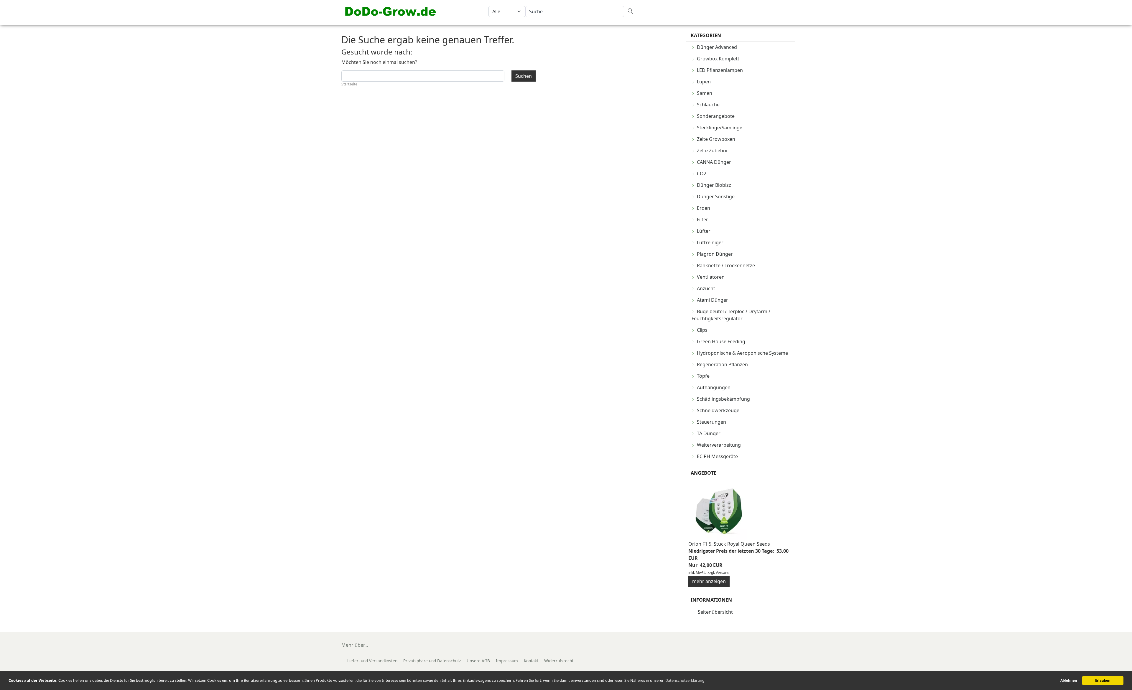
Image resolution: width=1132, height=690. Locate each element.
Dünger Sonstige (716, 196)
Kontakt (531, 660)
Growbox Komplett (718, 58)
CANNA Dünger (714, 162)
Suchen (523, 76)
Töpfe (703, 376)
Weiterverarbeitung (719, 445)
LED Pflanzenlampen (720, 70)
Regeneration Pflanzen (722, 364)
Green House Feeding (721, 341)
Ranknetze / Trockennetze (726, 265)
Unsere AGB (478, 660)
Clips (702, 330)
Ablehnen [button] (1068, 680)
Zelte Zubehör (712, 150)
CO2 (701, 173)
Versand (722, 572)
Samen (704, 93)
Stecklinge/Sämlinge (719, 127)
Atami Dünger (712, 300)
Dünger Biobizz (714, 185)
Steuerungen (711, 422)
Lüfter (703, 231)
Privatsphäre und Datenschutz (432, 660)
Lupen (704, 81)
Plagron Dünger (715, 254)
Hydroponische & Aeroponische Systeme (742, 353)
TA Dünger (708, 433)
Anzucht (706, 288)
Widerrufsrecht (558, 660)
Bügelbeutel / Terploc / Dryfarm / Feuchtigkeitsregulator (731, 315)
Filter (702, 219)
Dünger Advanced (717, 47)
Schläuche (708, 104)
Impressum (507, 660)
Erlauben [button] (1102, 680)
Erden (703, 208)
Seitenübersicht (715, 612)
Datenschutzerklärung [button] (685, 680)
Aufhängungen (713, 387)
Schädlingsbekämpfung (723, 399)
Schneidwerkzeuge (718, 410)
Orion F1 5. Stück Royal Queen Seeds (729, 544)
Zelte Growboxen (716, 139)
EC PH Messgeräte (717, 456)
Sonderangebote (716, 116)
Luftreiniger (710, 242)
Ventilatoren (711, 277)
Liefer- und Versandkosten (372, 660)
